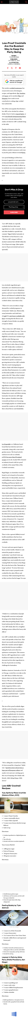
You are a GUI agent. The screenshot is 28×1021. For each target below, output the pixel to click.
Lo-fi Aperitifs (6, 444)
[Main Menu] (1, 2)
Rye (18, 93)
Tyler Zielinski (14, 57)
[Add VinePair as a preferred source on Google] (14, 81)
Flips (19, 96)
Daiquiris (5, 98)
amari (6, 96)
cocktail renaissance (16, 88)
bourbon (22, 93)
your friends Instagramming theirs (15, 116)
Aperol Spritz (20, 114)
